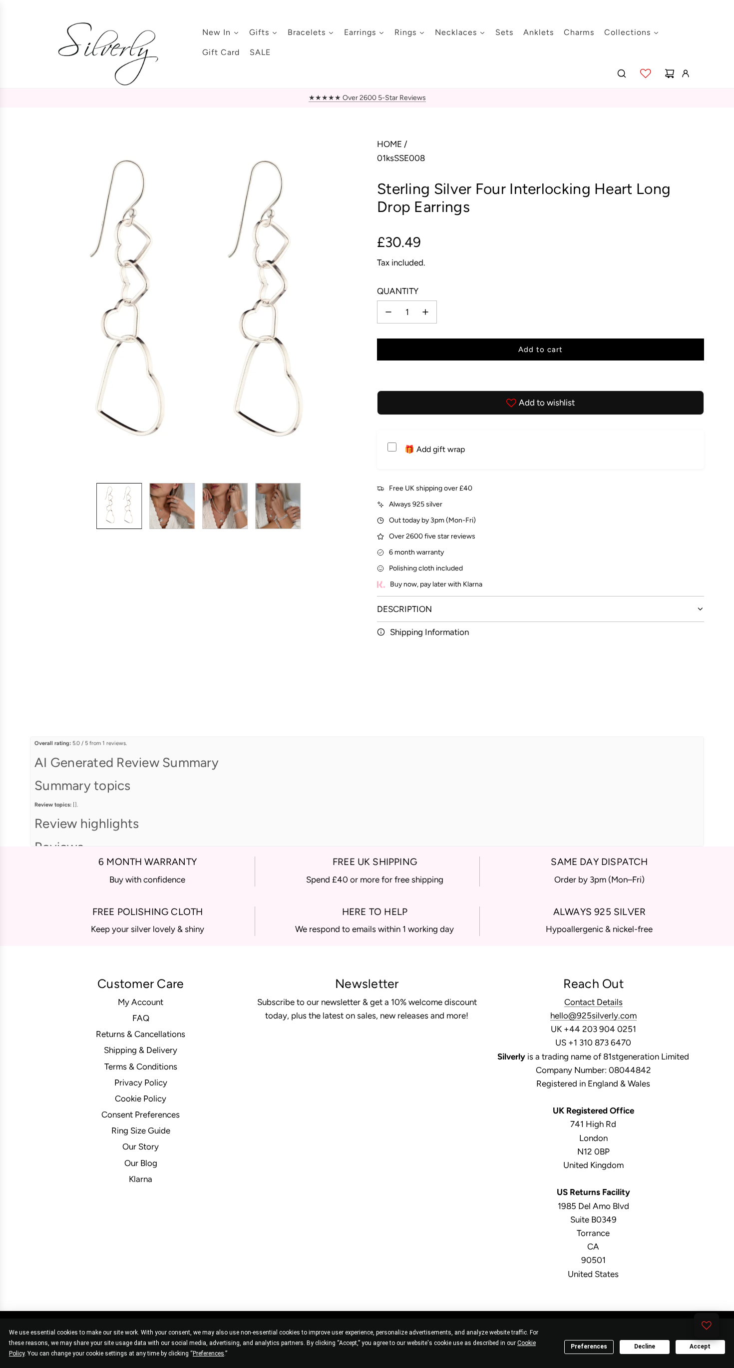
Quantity (397, 291)
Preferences (589, 1346)
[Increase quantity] (425, 312)
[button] (38, 306)
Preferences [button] (208, 1353)
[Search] (622, 73)
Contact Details (593, 1002)
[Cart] (670, 73)
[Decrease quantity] (388, 312)
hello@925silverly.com (593, 1015)
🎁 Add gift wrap (434, 449)
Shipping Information (429, 632)
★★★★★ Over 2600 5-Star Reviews (367, 98)
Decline (644, 1346)
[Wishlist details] (646, 73)
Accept (700, 1346)
